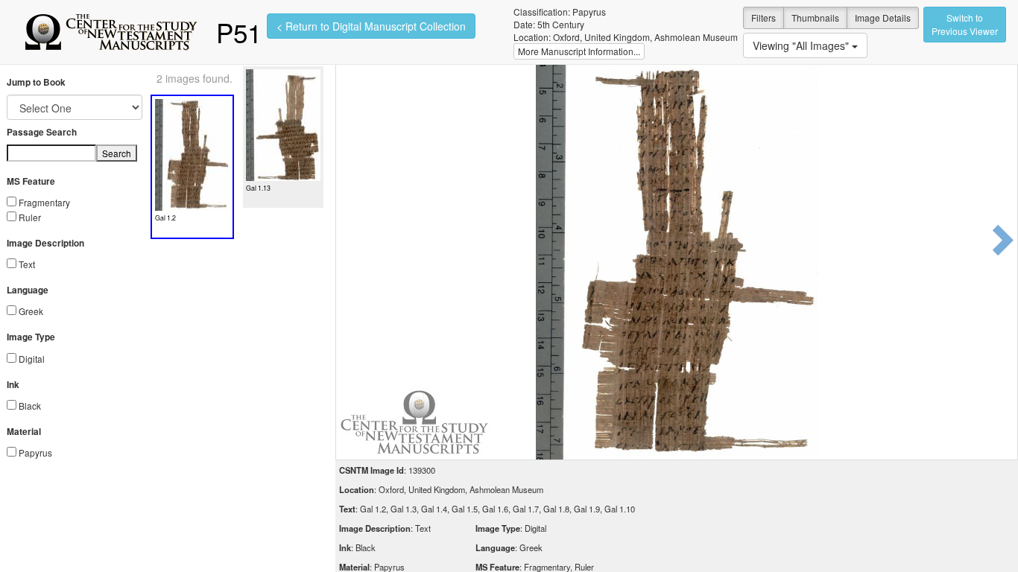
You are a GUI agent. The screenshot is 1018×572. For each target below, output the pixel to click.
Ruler (30, 217)
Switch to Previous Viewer (965, 24)
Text (27, 264)
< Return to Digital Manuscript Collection (371, 26)
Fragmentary (44, 202)
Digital (32, 358)
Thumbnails (815, 17)
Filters (763, 17)
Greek (31, 311)
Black (30, 405)
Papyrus (35, 452)
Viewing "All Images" (802, 45)
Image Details (883, 17)
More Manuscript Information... (579, 51)
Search (116, 153)
